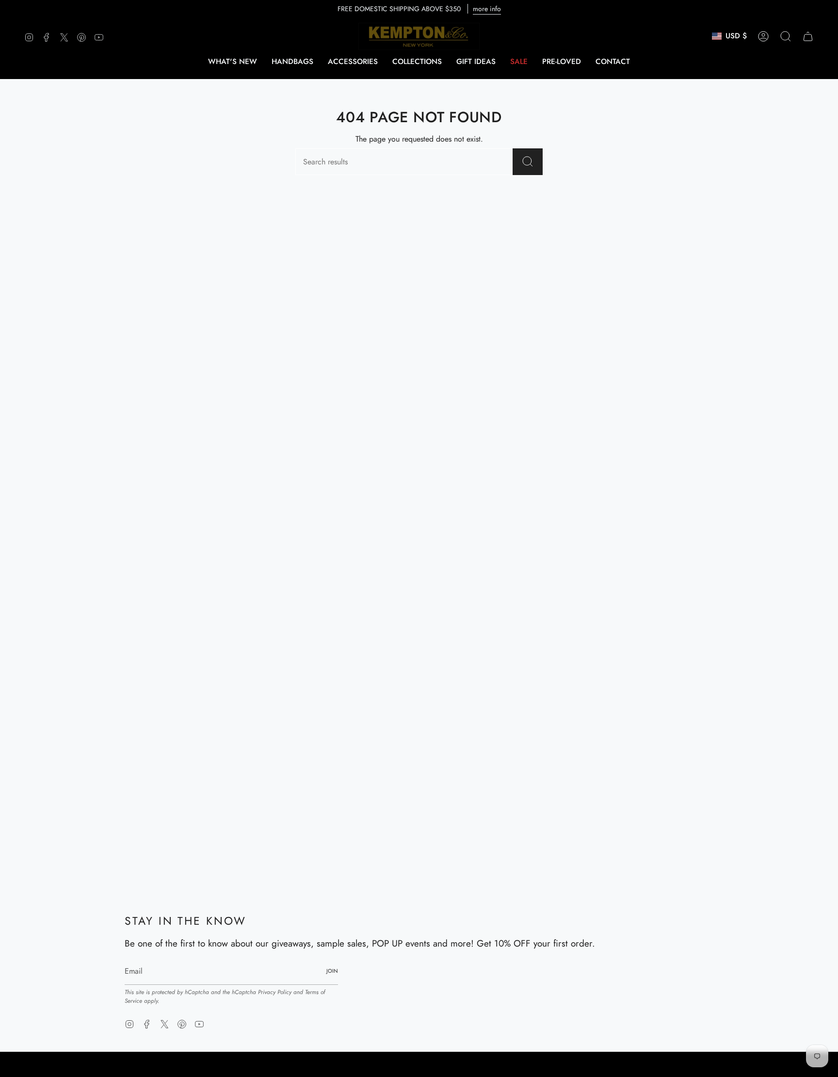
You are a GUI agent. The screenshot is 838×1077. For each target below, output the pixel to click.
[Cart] (808, 36)
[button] (292, 61)
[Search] (528, 161)
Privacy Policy (274, 992)
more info (487, 9)
